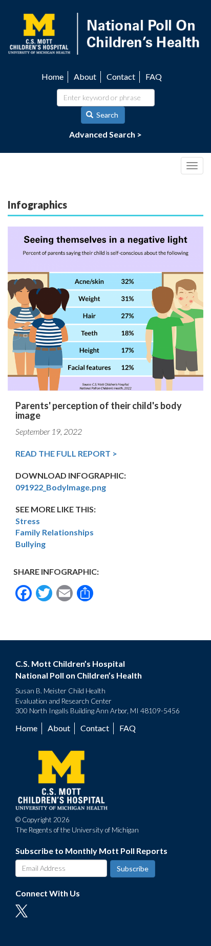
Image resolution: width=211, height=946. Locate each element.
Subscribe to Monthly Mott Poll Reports (91, 850)
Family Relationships (54, 532)
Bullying (30, 544)
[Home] (105, 32)
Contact (121, 76)
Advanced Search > (105, 134)
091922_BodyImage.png (60, 487)
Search (106, 114)
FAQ (153, 76)
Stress (27, 521)
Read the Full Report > (66, 453)
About (85, 76)
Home (52, 76)
